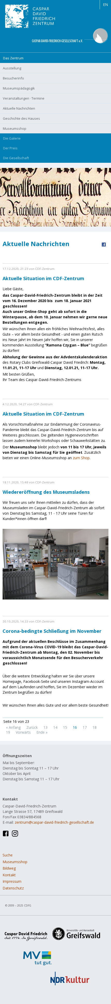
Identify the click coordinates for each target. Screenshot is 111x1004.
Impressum (12, 881)
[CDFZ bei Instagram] (15, 833)
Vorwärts (23, 732)
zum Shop (81, 457)
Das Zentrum (13, 58)
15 (65, 727)
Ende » (41, 732)
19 (8, 732)
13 (45, 727)
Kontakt (9, 874)
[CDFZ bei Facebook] (6, 833)
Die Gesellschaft (16, 158)
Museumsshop (15, 861)
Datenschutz (13, 888)
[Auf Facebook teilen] (104, 243)
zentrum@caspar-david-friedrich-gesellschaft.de (54, 822)
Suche (8, 855)
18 (94, 727)
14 (55, 727)
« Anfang (13, 727)
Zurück (32, 727)
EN (105, 4)
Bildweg (9, 868)
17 (85, 727)
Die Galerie (12, 138)
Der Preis (10, 148)
